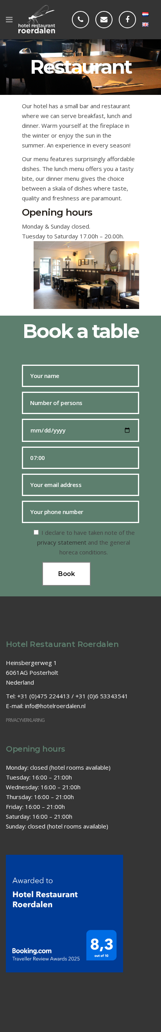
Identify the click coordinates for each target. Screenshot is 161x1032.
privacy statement (61, 542)
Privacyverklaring (25, 720)
